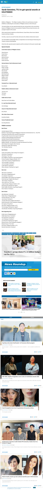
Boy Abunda (5, 478)
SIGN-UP (33, 269)
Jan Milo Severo (5, 378)
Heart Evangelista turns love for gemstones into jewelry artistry (18, 408)
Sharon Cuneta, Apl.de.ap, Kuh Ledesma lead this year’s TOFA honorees (20, 476)
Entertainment (6, 7)
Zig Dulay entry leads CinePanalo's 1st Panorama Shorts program (18, 343)
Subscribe (40, 2)
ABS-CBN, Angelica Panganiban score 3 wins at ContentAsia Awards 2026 (20, 376)
